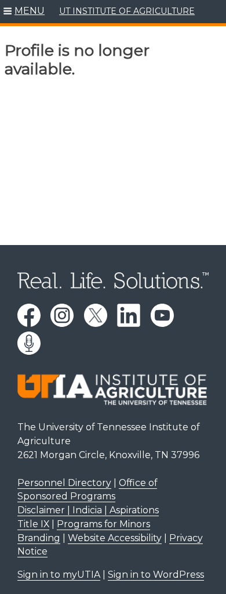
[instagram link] (62, 315)
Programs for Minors (103, 524)
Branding (38, 537)
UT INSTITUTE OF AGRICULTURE (127, 11)
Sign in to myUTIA (58, 574)
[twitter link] (95, 315)
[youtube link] (162, 315)
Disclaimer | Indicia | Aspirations (88, 510)
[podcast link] (29, 343)
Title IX (33, 524)
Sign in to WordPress (156, 574)
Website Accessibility (115, 537)
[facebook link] (29, 315)
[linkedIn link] (128, 315)
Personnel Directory (64, 482)
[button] (24, 11)
